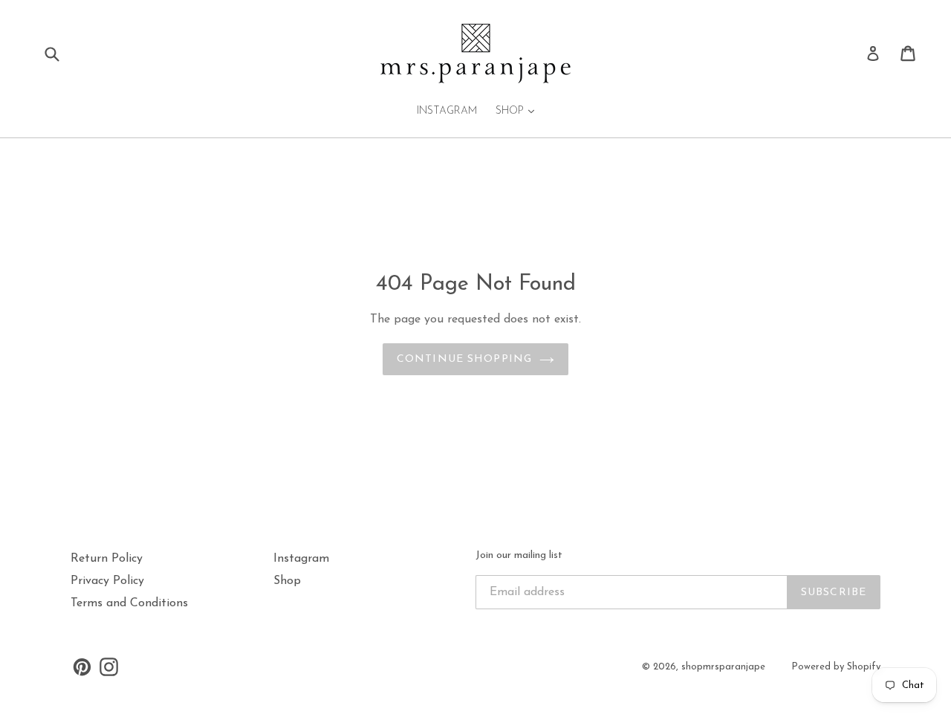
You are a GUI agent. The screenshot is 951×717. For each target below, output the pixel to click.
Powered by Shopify (835, 667)
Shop (519, 111)
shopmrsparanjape (723, 667)
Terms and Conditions (129, 603)
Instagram (447, 111)
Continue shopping (464, 359)
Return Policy (107, 559)
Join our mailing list (519, 555)
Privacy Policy (107, 581)
